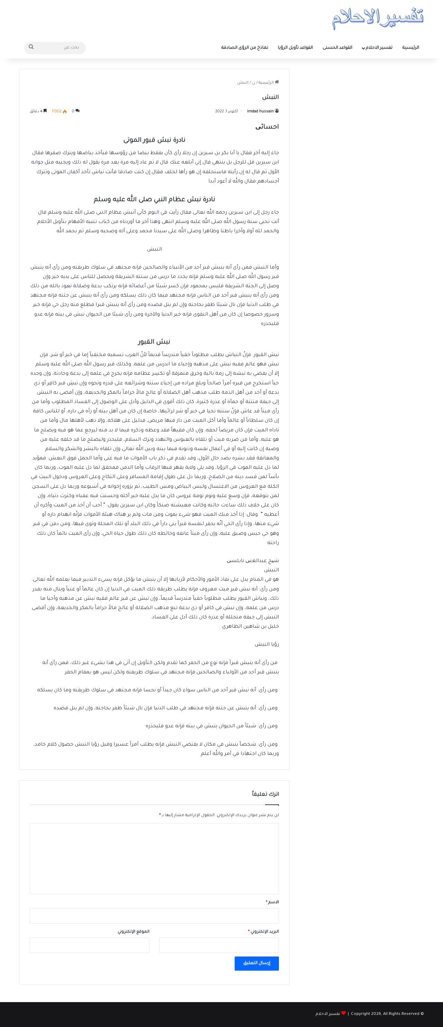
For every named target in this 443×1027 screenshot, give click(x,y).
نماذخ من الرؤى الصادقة (245, 48)
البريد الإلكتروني (263, 932)
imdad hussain (260, 112)
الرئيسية (411, 48)
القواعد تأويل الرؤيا (295, 48)
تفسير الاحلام (379, 48)
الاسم (272, 902)
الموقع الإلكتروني (134, 932)
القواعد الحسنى (337, 48)
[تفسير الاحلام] (378, 19)
